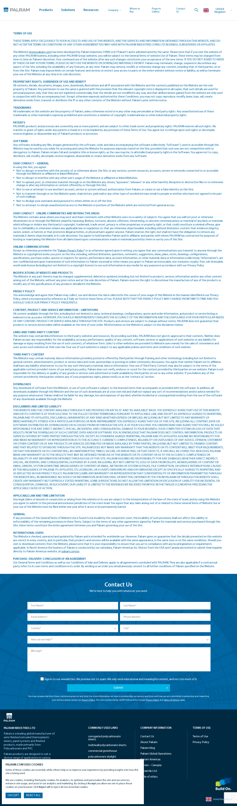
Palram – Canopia (150, 765)
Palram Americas (150, 759)
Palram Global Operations (155, 753)
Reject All (33, 795)
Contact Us (147, 736)
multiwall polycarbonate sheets (107, 745)
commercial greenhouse (102, 751)
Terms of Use (31, 25)
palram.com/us (70, 551)
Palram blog (147, 748)
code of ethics (149, 776)
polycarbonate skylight (102, 756)
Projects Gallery (156, 10)
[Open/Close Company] (114, 10)
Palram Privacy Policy (71, 250)
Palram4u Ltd (148, 771)
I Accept (13, 795)
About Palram (148, 742)
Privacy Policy (88, 700)
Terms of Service (171, 700)
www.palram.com (40, 52)
